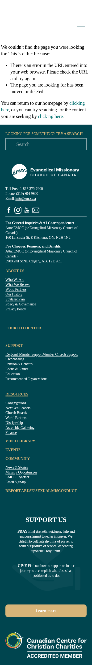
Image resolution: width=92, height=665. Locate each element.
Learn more (46, 611)
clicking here (50, 116)
